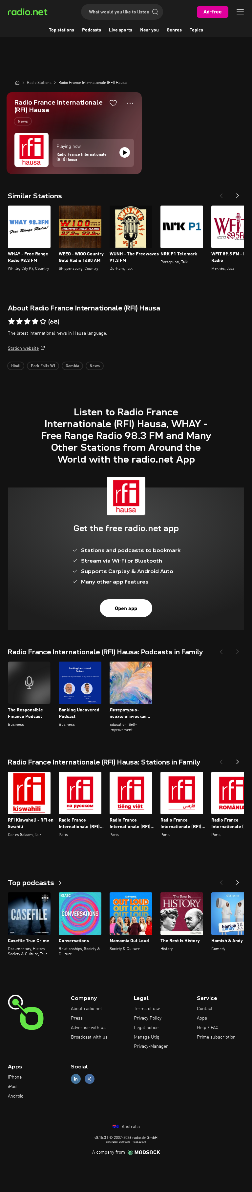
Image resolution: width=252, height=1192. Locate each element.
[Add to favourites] (113, 103)
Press (77, 1018)
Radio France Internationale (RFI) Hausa (81, 157)
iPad (12, 1086)
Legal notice (146, 1027)
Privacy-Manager (151, 1046)
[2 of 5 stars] (19, 322)
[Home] (17, 82)
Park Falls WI (43, 366)
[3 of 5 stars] (27, 322)
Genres (174, 30)
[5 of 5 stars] (43, 322)
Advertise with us (88, 1027)
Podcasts (91, 30)
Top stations (61, 30)
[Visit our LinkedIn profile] (75, 1079)
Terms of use (147, 1008)
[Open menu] (240, 12)
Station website (23, 348)
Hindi (15, 366)
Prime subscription (216, 1037)
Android (16, 1096)
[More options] (130, 103)
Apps (202, 1018)
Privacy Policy (147, 1018)
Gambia (72, 366)
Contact (205, 1008)
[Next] (237, 193)
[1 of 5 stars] (11, 322)
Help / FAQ (208, 1027)
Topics (196, 30)
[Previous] (221, 193)
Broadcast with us (89, 1037)
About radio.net (86, 1008)
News (23, 122)
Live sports (120, 30)
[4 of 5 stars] (35, 322)
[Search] (155, 12)
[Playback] (124, 152)
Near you (149, 30)
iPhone (15, 1077)
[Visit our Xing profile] (89, 1079)
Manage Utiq (146, 1037)
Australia (130, 1126)
